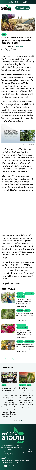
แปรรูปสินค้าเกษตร (22, 327)
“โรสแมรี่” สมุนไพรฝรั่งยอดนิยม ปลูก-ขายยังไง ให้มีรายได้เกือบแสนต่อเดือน (24, 315)
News (4, 34)
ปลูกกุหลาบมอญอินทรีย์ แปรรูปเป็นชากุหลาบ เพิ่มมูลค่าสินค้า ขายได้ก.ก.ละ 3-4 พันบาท (25, 333)
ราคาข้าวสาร (17, 359)
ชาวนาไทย (9, 359)
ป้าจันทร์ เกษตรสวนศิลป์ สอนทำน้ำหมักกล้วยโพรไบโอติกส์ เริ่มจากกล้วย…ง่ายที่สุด (25, 346)
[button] (14, 420)
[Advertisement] (18, 211)
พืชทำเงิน (27, 310)
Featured (20, 294)
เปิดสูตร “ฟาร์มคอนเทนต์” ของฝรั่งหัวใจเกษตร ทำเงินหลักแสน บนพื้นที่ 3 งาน (24, 301)
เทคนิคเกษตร (21, 296)
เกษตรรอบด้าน (21, 325)
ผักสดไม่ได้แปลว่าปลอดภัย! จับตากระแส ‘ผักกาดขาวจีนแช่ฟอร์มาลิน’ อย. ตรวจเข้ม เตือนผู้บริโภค (26, 393)
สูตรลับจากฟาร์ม (29, 294)
